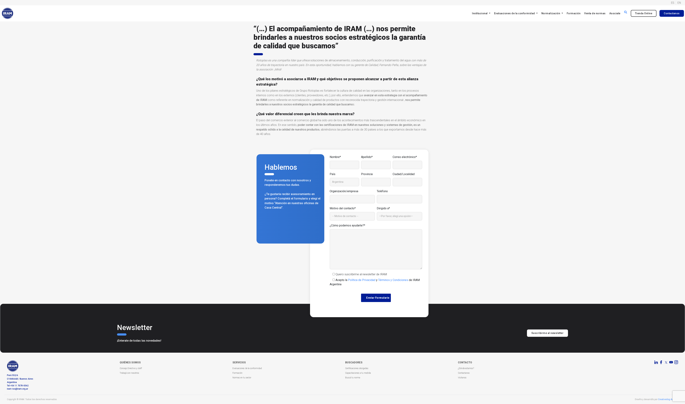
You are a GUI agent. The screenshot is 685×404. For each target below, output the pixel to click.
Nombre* (335, 157)
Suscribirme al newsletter (547, 333)
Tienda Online (643, 13)
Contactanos (672, 13)
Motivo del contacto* (343, 208)
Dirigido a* (383, 208)
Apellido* (367, 157)
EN (679, 2)
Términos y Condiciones (393, 280)
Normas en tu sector (241, 377)
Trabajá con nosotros (129, 373)
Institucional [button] (480, 13)
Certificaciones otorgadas (356, 368)
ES (672, 2)
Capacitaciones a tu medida (358, 373)
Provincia (367, 174)
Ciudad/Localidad (404, 174)
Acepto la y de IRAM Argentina (375, 282)
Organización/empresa (344, 191)
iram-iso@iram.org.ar (17, 389)
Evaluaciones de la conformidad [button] (515, 13)
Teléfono (382, 191)
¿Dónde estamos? (466, 368)
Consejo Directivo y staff (131, 368)
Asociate (614, 13)
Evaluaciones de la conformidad (247, 368)
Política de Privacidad (361, 280)
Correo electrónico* (405, 157)
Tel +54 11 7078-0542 (18, 385)
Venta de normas (595, 13)
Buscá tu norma (352, 377)
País (332, 174)
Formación (574, 13)
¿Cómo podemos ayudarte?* (347, 225)
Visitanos (462, 377)
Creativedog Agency (668, 399)
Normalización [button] (551, 13)
